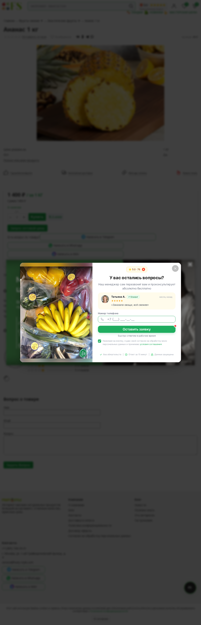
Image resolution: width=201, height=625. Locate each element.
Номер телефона (108, 313)
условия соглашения (151, 344)
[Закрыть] (175, 268)
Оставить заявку (137, 329)
